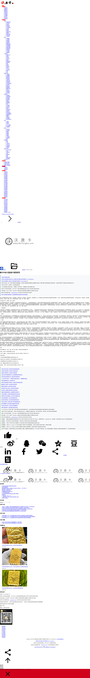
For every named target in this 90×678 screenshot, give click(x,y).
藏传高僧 (6, 193)
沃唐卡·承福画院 (7, 165)
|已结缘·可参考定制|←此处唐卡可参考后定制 (9, 370)
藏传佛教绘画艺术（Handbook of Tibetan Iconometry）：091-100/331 (14, 488)
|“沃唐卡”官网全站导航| (5, 277)
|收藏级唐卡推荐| (24, 378)
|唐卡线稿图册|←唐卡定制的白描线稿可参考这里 (10, 403)
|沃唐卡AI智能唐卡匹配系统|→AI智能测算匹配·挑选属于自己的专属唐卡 (14, 294)
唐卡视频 (6, 180)
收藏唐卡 (6, 8)
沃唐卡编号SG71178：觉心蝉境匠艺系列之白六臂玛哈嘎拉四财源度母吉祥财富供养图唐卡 (18, 516)
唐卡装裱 (6, 203)
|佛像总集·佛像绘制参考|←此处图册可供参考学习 (10, 392)
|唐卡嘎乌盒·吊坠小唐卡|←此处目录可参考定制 (9, 388)
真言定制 (6, 12)
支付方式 (6, 201)
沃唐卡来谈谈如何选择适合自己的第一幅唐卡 (10, 493)
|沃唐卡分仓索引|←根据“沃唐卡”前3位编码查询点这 (10, 401)
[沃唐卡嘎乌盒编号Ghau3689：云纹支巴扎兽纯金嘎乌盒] (14, 543)
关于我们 (3, 632)
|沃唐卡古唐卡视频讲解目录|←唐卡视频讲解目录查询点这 (11, 374)
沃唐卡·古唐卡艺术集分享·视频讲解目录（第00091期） (12, 523)
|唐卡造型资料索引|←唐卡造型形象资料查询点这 (10, 399)
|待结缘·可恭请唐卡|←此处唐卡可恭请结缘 (9, 372)
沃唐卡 (4, 269)
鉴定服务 (6, 208)
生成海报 (65, 455)
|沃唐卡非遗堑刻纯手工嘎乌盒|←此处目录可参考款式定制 (11, 382)
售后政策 (6, 204)
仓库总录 (6, 17)
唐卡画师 (6, 176)
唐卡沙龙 (3, 636)
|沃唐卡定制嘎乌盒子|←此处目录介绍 (8, 380)
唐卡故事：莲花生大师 (6, 490)
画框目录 (6, 169)
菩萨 (5, 37)
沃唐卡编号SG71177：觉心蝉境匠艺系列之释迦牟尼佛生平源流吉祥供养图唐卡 (16, 517)
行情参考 (6, 13)
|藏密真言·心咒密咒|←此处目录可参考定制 (9, 384)
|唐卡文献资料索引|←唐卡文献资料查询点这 (9, 397)
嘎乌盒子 (6, 16)
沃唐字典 (6, 18)
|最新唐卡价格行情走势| (15, 378)
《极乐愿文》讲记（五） (6, 495)
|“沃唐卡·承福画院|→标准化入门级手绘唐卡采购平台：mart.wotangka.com (14, 281)
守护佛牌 (6, 15)
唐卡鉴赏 (6, 188)
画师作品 (6, 177)
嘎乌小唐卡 (6, 148)
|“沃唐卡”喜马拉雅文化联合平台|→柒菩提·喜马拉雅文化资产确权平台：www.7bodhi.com (17, 279)
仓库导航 (6, 7)
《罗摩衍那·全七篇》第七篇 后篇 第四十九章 (10, 496)
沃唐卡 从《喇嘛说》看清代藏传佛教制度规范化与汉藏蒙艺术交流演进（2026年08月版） (18, 506)
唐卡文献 (6, 183)
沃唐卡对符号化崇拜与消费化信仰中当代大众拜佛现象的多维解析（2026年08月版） (17, 508)
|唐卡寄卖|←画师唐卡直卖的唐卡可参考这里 (9, 390)
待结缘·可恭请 (6, 161)
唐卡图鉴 (6, 178)
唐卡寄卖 (3, 160)
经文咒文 (6, 190)
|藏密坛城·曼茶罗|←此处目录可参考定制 (8, 386)
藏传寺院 (6, 192)
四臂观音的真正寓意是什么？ (7, 491)
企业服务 (6, 206)
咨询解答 (6, 189)
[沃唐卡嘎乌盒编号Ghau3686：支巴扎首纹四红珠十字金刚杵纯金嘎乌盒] (14, 564)
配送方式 (6, 202)
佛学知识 (6, 194)
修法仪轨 (6, 195)
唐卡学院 (6, 184)
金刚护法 (6, 94)
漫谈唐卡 (6, 173)
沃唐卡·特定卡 (6, 164)
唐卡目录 (3, 19)
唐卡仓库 (3, 6)
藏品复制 (6, 11)
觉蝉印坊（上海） (7, 212)
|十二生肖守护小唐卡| (5, 378)
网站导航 (3, 626)
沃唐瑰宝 (6, 196)
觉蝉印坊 (3, 166)
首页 (3, 5)
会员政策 (6, 200)
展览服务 (6, 207)
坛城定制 (6, 191)
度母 (5, 120)
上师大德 (6, 53)
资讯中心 (3, 170)
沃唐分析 (6, 171)
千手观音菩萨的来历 (6, 492)
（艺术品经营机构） (60, 639)
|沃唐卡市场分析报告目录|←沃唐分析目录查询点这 (10, 376)
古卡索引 (6, 179)
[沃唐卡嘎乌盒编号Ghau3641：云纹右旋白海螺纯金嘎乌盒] (14, 586)
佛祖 (5, 20)
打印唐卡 (6, 167)
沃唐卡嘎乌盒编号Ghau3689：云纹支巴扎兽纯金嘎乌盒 (12, 545)
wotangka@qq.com (14, 292)
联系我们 (6, 211)
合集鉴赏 (6, 14)
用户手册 (6, 199)
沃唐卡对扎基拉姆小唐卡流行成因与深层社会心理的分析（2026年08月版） (16, 507)
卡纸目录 (6, 168)
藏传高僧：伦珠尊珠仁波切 (7, 489)
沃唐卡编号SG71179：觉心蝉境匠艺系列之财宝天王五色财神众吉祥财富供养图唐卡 (17, 515)
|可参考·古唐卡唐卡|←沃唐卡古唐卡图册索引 (9, 405)
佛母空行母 (6, 73)
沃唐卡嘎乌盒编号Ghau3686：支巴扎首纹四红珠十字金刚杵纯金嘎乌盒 (15, 566)
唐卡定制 (3, 633)
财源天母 (3, 494)
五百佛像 (6, 182)
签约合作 (6, 205)
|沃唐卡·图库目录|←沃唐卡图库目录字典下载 (9, 407)
